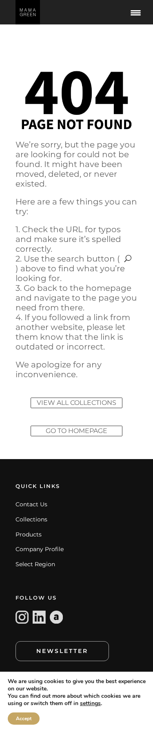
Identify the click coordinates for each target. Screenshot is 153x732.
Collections (31, 519)
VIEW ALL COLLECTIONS (76, 403)
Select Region (35, 564)
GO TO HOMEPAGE (76, 431)
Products (29, 534)
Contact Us (31, 504)
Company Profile (40, 549)
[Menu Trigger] (136, 12)
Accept (23, 718)
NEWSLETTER (62, 651)
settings (90, 703)
